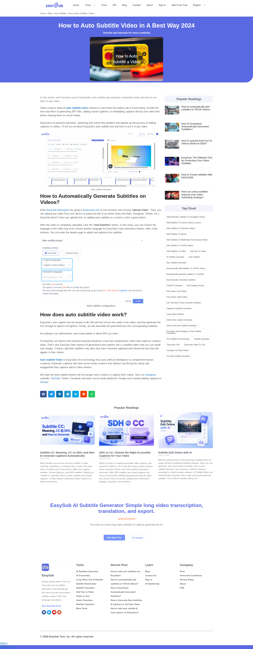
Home (76, 5)
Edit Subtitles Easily (195, 285)
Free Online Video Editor (176, 297)
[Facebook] (44, 612)
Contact (137, 5)
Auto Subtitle (60, 13)
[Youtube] (54, 612)
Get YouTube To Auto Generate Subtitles (183, 303)
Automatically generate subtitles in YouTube (185, 274)
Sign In (162, 5)
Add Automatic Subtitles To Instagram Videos (185, 217)
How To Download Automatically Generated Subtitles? (195, 126)
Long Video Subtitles (175, 314)
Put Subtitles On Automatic (178, 339)
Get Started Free (51, 606)
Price (104, 5)
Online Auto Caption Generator (179, 320)
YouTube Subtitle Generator (178, 356)
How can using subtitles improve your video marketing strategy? (194, 194)
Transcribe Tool (173, 345)
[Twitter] (49, 612)
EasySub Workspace (58, 210)
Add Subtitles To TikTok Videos (179, 245)
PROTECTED (7, 646)
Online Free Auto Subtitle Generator (181, 325)
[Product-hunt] (59, 612)
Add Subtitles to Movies (176, 234)
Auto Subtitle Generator (176, 263)
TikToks (44, 382)
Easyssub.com (91, 210)
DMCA (3, 643)
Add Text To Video (198, 251)
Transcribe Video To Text (194, 345)
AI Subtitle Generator (175, 257)
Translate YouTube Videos (177, 350)
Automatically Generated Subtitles (180, 280)
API (114, 5)
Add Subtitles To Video (176, 251)
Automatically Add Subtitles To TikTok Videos (185, 268)
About (150, 5)
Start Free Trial (179, 5)
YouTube (55, 378)
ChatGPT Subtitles (174, 285)
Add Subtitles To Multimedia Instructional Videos (187, 240)
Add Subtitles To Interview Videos (180, 228)
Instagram (150, 374)
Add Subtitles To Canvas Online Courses (183, 223)
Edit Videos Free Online (176, 291)
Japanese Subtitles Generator (179, 308)
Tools (88, 5)
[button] (43, 394)
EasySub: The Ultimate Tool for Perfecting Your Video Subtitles (196, 160)
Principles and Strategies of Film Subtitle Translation (183, 332)
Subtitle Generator (201, 339)
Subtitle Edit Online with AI (175, 452)
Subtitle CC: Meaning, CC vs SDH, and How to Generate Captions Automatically (67, 454)
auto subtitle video (77, 108)
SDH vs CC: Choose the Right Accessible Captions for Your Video (125, 454)
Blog (124, 5)
